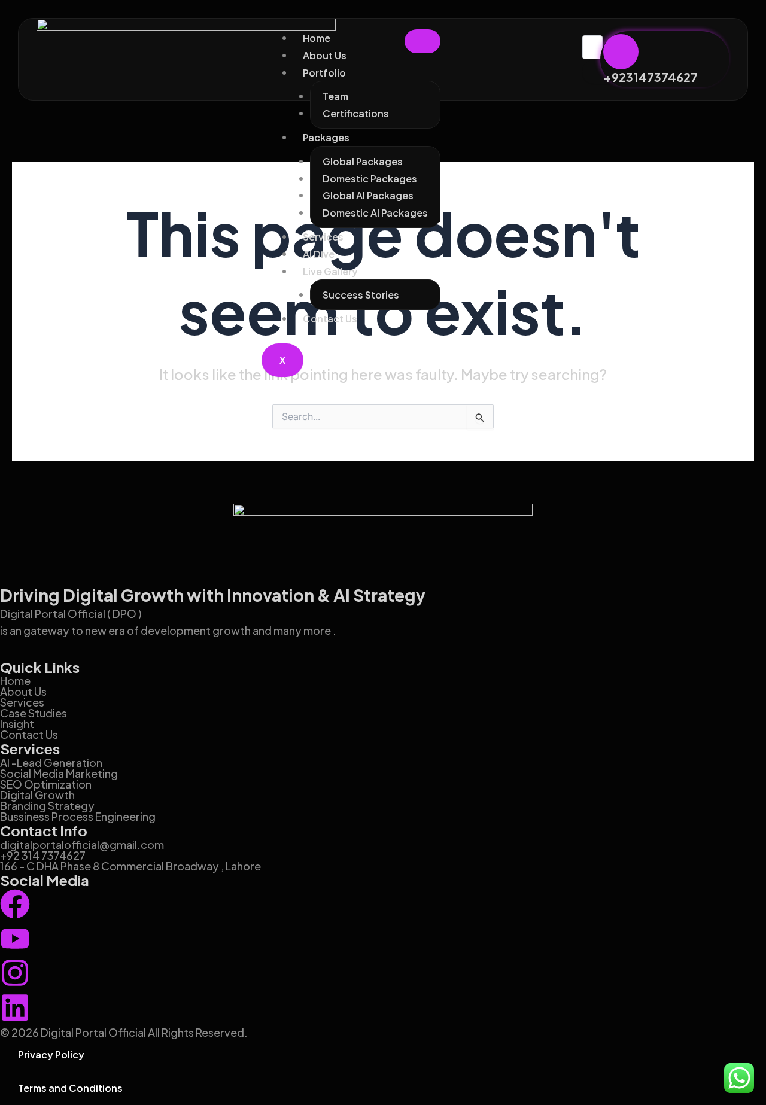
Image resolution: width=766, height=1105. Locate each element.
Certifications (356, 113)
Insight (17, 723)
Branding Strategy (47, 805)
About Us (324, 55)
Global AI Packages (368, 195)
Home (316, 38)
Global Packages (363, 161)
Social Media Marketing (59, 773)
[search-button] (600, 72)
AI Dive (319, 254)
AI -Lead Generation (51, 762)
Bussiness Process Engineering (78, 816)
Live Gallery (330, 271)
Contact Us (330, 318)
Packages (326, 137)
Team (335, 96)
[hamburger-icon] (422, 41)
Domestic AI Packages (375, 212)
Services (323, 236)
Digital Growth (37, 795)
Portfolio (324, 72)
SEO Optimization (46, 784)
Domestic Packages (370, 178)
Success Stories (361, 294)
